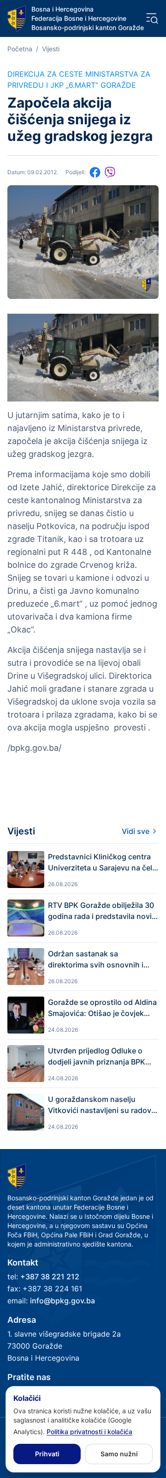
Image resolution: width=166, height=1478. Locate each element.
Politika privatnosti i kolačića (89, 1431)
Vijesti (50, 49)
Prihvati (47, 1454)
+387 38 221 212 (49, 1276)
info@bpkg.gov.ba (62, 1300)
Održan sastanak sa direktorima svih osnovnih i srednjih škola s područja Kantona (95, 959)
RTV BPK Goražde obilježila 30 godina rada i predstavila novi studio (101, 911)
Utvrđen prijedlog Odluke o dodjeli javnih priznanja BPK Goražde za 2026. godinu (96, 1056)
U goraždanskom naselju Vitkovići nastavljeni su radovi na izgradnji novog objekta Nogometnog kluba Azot (100, 1105)
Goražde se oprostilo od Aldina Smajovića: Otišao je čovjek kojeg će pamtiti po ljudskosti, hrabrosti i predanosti (102, 1008)
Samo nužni (119, 1454)
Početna (19, 49)
